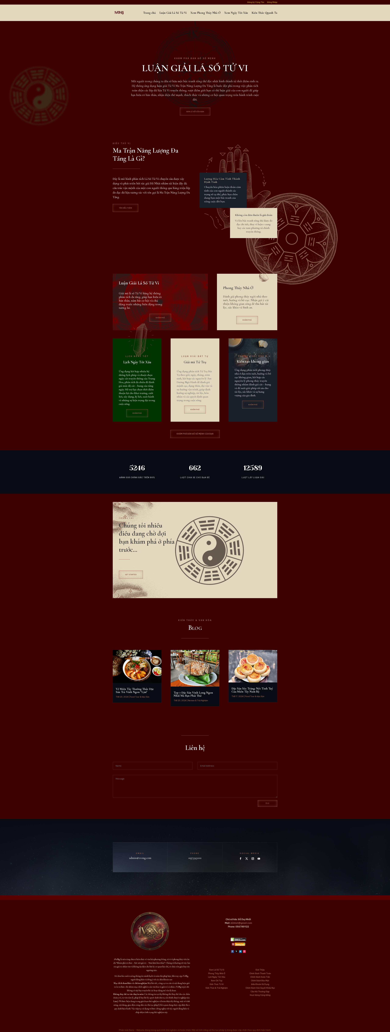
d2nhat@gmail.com (241, 923)
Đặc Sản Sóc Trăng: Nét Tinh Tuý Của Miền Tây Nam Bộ (252, 690)
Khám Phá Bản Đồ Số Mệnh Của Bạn (195, 434)
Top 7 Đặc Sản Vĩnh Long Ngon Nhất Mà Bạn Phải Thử (193, 694)
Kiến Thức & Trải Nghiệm (217, 988)
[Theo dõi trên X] (246, 858)
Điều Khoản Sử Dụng (260, 984)
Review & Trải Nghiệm (198, 700)
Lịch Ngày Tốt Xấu (216, 977)
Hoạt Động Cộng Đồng (260, 995)
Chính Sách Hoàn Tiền (260, 977)
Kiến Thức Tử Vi (217, 984)
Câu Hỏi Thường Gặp (260, 991)
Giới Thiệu (260, 970)
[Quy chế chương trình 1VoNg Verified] (238, 945)
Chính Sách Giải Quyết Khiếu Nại (260, 988)
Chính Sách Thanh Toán (260, 973)
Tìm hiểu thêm (125, 208)
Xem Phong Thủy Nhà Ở (205, 13)
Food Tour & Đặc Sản (139, 697)
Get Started (131, 574)
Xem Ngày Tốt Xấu (236, 13)
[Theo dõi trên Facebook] (240, 858)
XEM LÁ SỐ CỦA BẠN (195, 112)
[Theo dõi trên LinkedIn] (240, 951)
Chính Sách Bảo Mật (260, 980)
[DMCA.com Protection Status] (238, 940)
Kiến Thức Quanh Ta (264, 13)
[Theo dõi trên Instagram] (252, 858)
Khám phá (160, 318)
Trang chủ (149, 13)
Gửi (267, 803)
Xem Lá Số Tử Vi (216, 970)
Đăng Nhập (272, 2)
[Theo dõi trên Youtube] (258, 858)
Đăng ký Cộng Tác (255, 2)
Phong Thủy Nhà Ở (216, 973)
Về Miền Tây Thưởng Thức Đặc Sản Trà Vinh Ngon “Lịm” (135, 690)
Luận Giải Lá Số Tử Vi (173, 13)
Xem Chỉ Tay (216, 980)
